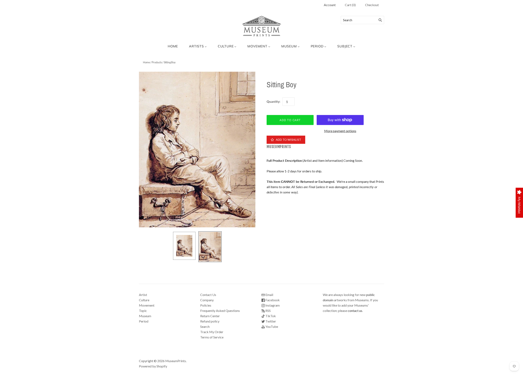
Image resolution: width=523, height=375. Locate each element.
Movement (146, 305)
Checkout (372, 5)
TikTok (270, 316)
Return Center (210, 316)
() (350, 5)
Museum (145, 316)
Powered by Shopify (153, 366)
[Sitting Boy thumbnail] (184, 245)
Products (157, 62)
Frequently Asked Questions (220, 310)
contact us (355, 310)
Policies (205, 305)
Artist (143, 295)
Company (207, 300)
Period (143, 321)
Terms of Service (212, 337)
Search (205, 326)
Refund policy (209, 321)
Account (330, 5)
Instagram (272, 305)
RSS (268, 310)
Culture (144, 300)
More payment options (340, 131)
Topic (143, 310)
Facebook (272, 300)
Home (146, 62)
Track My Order (211, 332)
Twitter (270, 321)
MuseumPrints (279, 146)
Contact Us (208, 295)
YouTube (271, 326)
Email (269, 295)
